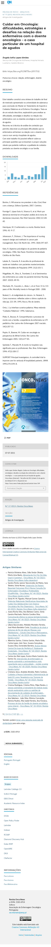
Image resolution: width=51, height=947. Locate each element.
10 (18, 714)
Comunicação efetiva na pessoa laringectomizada (28, 617)
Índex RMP (8, 844)
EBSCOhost (8, 799)
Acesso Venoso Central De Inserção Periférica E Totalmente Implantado (27, 648)
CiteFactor (8, 858)
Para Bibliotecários (11, 884)
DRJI (6, 854)
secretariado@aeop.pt (18, 913)
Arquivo (39, 935)
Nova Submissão (14, 743)
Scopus (8, 784)
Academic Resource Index (14, 803)
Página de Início (10, 12)
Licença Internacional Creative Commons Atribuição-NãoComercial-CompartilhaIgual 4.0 (25, 552)
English (7, 764)
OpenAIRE (8, 849)
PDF (8, 438)
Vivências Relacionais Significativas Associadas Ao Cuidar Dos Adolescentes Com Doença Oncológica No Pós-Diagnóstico (28, 604)
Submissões (29, 935)
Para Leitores (9, 876)
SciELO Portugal (10, 794)
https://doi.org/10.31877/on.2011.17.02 (23, 71)
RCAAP (7, 835)
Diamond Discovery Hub (14, 839)
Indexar (7, 830)
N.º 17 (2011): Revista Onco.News (17, 14)
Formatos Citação (14, 488)
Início (21, 935)
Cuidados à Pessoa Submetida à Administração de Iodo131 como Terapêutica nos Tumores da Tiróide (28, 677)
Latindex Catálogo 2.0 (12, 789)
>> (22, 714)
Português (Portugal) (12, 760)
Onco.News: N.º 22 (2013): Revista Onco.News (27, 696)
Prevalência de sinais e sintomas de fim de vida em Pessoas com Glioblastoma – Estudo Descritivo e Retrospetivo (28, 630)
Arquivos (24, 12)
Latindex (7, 825)
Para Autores (9, 880)
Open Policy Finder (11, 821)
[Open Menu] (2, 2)
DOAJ (6, 816)
